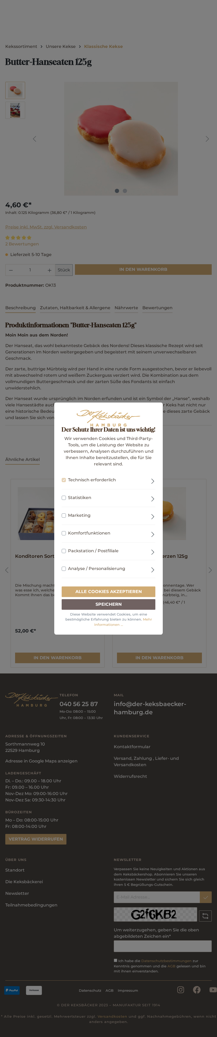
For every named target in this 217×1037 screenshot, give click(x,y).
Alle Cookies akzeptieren (108, 591)
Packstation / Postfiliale (93, 550)
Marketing (79, 515)
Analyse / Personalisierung (96, 568)
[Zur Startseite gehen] (108, 418)
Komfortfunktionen (89, 533)
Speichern (109, 604)
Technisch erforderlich (92, 479)
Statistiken (79, 497)
